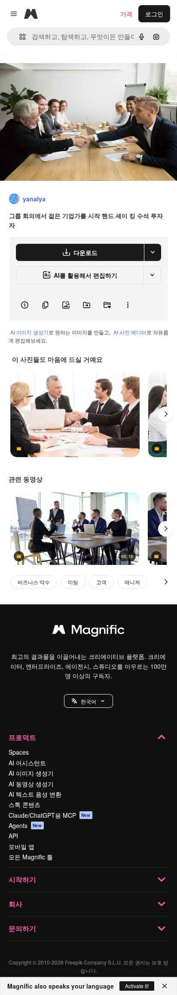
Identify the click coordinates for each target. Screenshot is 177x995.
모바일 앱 (21, 846)
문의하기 (22, 928)
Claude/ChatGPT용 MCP (50, 815)
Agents (25, 825)
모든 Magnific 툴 (31, 856)
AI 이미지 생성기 (29, 332)
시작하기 (22, 879)
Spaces (19, 752)
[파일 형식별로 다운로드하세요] (152, 252)
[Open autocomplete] (19, 36)
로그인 (154, 13)
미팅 (73, 581)
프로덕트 (22, 737)
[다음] (166, 414)
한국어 (88, 701)
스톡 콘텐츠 (24, 804)
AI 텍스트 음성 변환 (35, 794)
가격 (126, 13)
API (13, 835)
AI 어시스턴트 (27, 762)
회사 (15, 904)
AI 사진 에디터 (129, 332)
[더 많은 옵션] (127, 305)
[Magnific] (88, 631)
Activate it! (137, 985)
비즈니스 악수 (34, 581)
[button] (88, 701)
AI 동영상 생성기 (31, 784)
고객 (101, 581)
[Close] (164, 986)
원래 (49, 73)
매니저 (132, 581)
